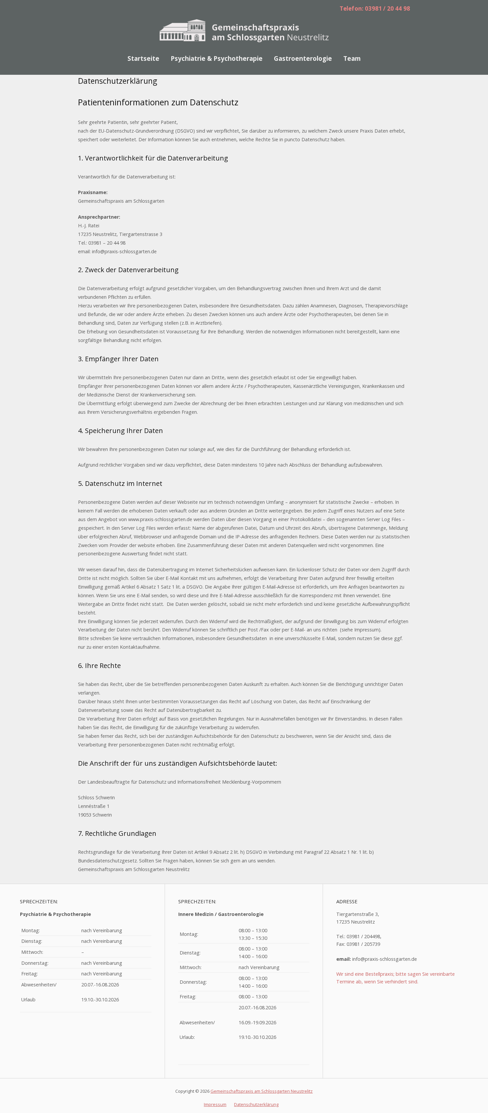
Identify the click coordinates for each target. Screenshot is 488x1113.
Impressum (215, 1104)
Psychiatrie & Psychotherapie (217, 58)
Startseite (143, 58)
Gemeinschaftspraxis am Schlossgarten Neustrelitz (261, 1091)
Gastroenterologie (303, 58)
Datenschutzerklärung (256, 1104)
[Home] (244, 29)
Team (352, 58)
